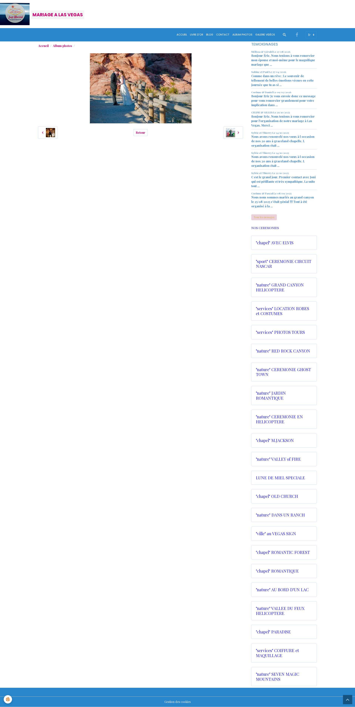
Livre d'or (196, 34)
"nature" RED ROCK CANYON (283, 350)
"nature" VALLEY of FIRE (278, 459)
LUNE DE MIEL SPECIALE (280, 477)
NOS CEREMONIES (265, 228)
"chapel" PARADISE (273, 631)
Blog (209, 34)
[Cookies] (8, 699)
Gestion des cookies (177, 702)
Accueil (182, 34)
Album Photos (242, 34)
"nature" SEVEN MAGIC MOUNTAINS (277, 677)
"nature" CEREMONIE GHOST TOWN (283, 372)
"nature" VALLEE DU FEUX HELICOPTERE (280, 611)
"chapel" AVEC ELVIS (274, 242)
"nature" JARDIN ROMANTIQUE (271, 396)
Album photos (62, 46)
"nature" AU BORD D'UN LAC (282, 589)
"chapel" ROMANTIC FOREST (283, 552)
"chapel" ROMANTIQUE (277, 570)
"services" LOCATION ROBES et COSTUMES (282, 311)
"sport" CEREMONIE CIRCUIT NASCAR (283, 264)
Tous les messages (264, 217)
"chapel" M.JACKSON (275, 440)
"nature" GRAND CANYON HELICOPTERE (280, 287)
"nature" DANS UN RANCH (280, 514)
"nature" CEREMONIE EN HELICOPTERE (279, 419)
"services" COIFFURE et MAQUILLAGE (277, 653)
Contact (222, 34)
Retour (140, 132)
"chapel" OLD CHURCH (277, 496)
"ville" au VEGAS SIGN (276, 533)
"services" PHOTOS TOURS (280, 332)
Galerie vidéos (265, 34)
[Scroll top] (347, 699)
